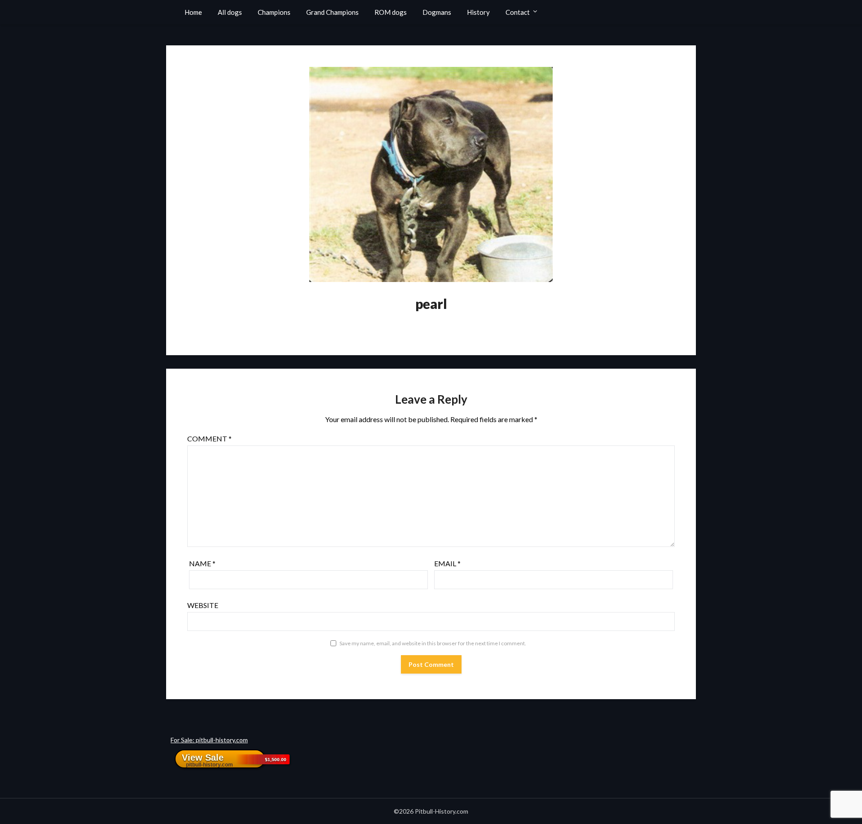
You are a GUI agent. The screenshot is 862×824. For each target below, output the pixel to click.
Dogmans (436, 12)
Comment (209, 438)
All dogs (230, 12)
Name (202, 563)
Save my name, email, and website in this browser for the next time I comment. (432, 643)
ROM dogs (390, 12)
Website (202, 605)
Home (193, 12)
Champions (274, 12)
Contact (518, 12)
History (478, 12)
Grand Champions (332, 12)
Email (447, 563)
